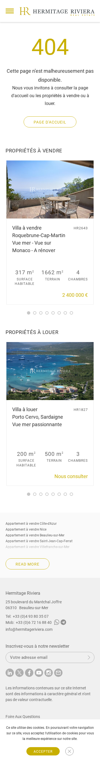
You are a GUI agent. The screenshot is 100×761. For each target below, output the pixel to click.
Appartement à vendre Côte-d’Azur (31, 524)
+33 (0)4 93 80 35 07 (31, 616)
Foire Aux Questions (23, 716)
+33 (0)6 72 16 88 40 (34, 622)
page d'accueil (50, 122)
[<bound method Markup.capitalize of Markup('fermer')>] (69, 751)
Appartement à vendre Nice (26, 529)
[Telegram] (63, 623)
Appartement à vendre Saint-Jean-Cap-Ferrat (39, 541)
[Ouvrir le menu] (9, 11)
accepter (43, 752)
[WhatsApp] (56, 623)
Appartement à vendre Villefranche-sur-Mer (37, 547)
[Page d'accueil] (56, 11)
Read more (27, 564)
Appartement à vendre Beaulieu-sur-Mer (35, 535)
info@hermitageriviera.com (29, 629)
